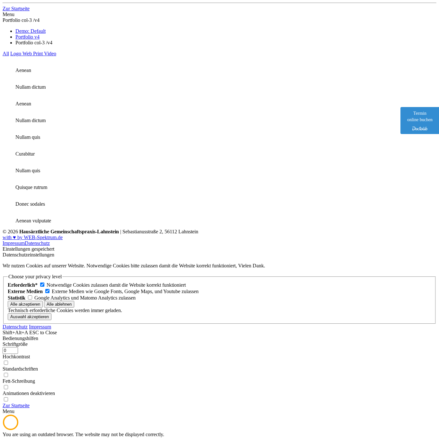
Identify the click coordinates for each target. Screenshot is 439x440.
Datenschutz (37, 243)
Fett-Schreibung (19, 381)
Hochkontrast (16, 356)
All (6, 53)
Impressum (14, 243)
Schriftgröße (15, 344)
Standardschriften (20, 369)
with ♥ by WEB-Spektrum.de (33, 237)
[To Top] (11, 428)
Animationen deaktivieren (29, 393)
